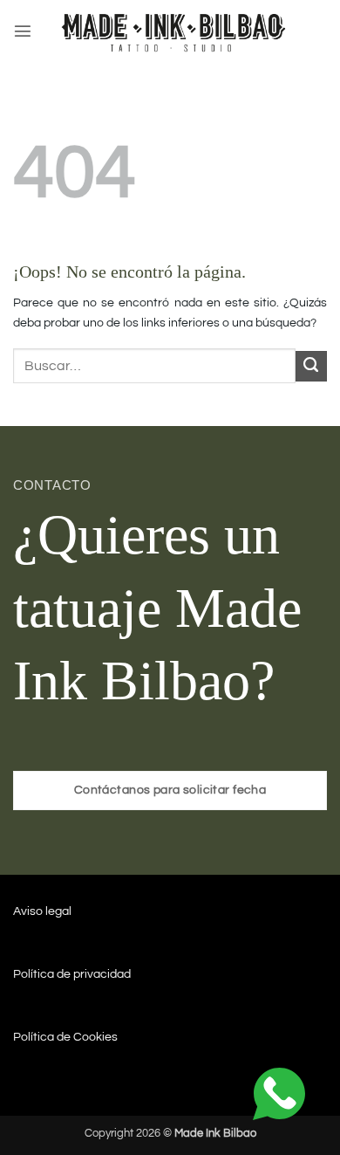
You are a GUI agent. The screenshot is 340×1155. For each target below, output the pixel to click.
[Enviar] (311, 366)
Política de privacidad (72, 973)
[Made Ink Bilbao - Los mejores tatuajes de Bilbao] (176, 31)
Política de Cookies (65, 1036)
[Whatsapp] (279, 1093)
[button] (22, 30)
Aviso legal (42, 911)
